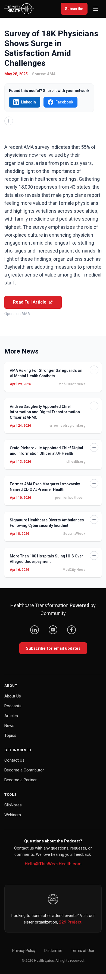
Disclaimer (53, 950)
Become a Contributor (24, 770)
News (9, 725)
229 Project (70, 922)
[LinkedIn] (34, 630)
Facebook (64, 102)
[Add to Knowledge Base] (8, 121)
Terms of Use (82, 950)
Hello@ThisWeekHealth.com (53, 863)
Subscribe (74, 9)
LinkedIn (28, 102)
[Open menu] (96, 9)
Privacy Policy (24, 950)
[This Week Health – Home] (19, 8)
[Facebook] (71, 630)
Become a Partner (20, 779)
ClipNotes (13, 805)
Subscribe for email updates (53, 648)
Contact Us (14, 760)
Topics (10, 735)
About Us (12, 696)
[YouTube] (53, 630)
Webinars (12, 814)
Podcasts (12, 705)
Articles (11, 715)
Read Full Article (29, 302)
